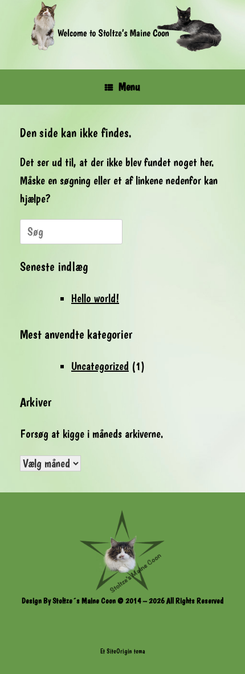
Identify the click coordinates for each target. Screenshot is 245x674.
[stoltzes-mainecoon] (122, 26)
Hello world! (95, 298)
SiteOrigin (119, 651)
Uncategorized (100, 366)
